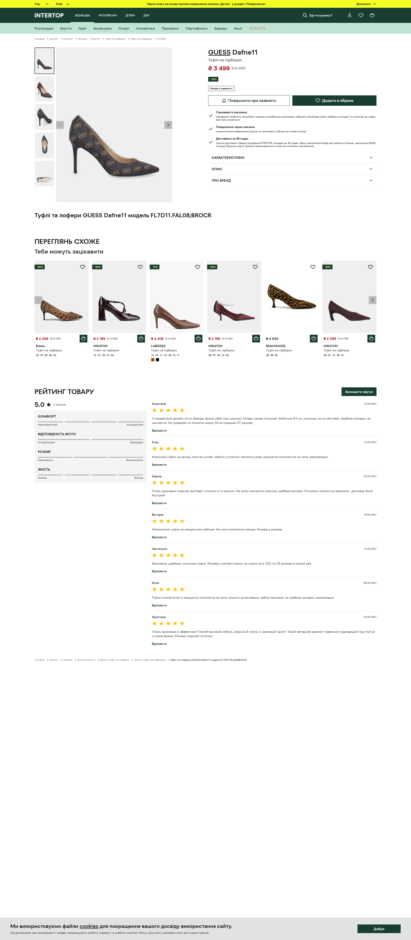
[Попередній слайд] (60, 125)
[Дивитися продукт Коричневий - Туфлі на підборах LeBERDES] (177, 297)
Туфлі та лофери (115, 39)
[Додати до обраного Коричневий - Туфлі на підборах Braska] (82, 267)
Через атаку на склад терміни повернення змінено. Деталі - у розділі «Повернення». (207, 3)
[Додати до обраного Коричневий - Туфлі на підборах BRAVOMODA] (313, 267)
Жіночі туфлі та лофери (114, 660)
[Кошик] (372, 15)
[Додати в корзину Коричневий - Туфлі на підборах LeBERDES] (198, 338)
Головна (39, 39)
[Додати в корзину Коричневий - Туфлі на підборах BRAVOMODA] (314, 338)
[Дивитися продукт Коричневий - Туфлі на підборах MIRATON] (119, 297)
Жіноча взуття (86, 660)
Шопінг (53, 39)
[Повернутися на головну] (49, 15)
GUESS (161, 39)
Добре (379, 929)
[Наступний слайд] (168, 125)
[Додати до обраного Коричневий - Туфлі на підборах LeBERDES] (197, 267)
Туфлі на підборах (141, 39)
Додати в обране (337, 101)
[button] (60, 125)
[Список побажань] (361, 15)
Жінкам (82, 39)
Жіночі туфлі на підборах (149, 660)
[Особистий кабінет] (349, 15)
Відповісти (159, 430)
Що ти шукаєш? (320, 15)
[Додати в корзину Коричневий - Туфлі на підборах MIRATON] (141, 338)
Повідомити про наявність (252, 101)
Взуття (96, 39)
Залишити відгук (359, 391)
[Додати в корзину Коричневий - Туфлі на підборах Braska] (83, 338)
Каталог (68, 39)
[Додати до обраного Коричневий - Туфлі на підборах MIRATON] (140, 267)
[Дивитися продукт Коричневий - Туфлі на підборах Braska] (62, 297)
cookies (89, 926)
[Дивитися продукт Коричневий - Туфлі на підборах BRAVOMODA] (292, 297)
